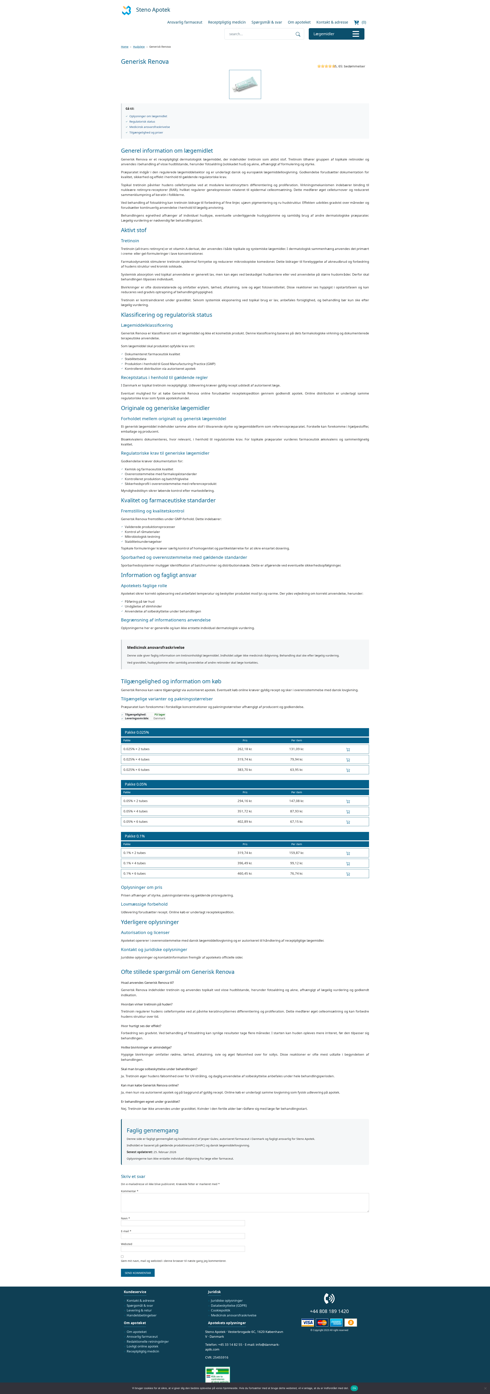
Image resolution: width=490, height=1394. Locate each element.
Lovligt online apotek (142, 1346)
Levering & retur (139, 1310)
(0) (363, 22)
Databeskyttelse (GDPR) (229, 1305)
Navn (125, 1218)
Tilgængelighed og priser (146, 132)
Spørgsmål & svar (267, 22)
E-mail (126, 1231)
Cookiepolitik (220, 1310)
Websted (126, 1244)
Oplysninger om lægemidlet (148, 116)
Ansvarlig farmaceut (184, 22)
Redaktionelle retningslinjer (148, 1341)
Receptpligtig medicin (227, 22)
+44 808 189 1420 (329, 1311)
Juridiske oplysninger (227, 1300)
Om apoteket (299, 22)
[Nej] (485, 1388)
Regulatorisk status (142, 121)
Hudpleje (139, 46)
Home (124, 46)
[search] (298, 34)
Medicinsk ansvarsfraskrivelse (149, 127)
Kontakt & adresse (332, 22)
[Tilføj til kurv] (348, 749)
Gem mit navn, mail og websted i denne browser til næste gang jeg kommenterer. (173, 1261)
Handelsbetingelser (142, 1315)
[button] (336, 34)
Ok (354, 1388)
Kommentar (129, 1191)
